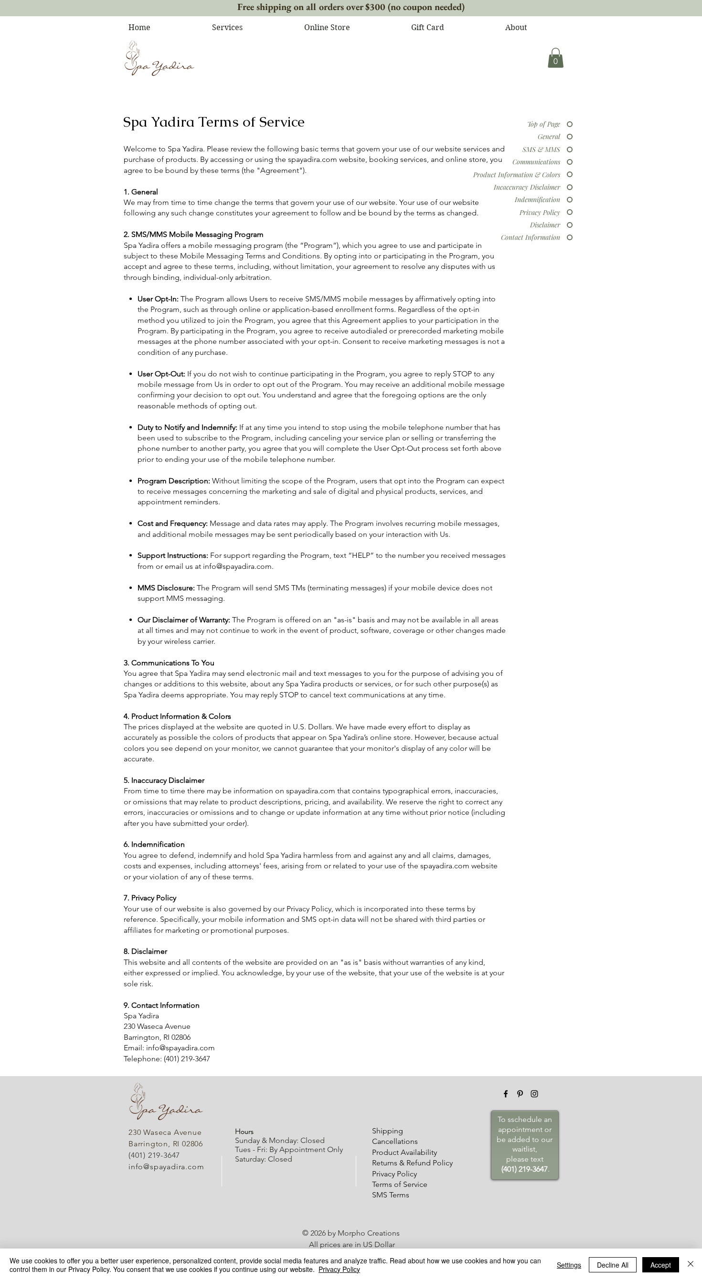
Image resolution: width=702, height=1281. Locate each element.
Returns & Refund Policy (412, 1162)
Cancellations (395, 1141)
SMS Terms (390, 1194)
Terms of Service (399, 1184)
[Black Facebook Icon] (506, 1094)
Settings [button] (569, 1265)
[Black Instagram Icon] (534, 1094)
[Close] (690, 1264)
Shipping (387, 1130)
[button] (555, 58)
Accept (660, 1265)
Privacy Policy (394, 1173)
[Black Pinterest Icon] (520, 1094)
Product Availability (404, 1152)
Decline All (612, 1265)
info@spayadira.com (237, 566)
